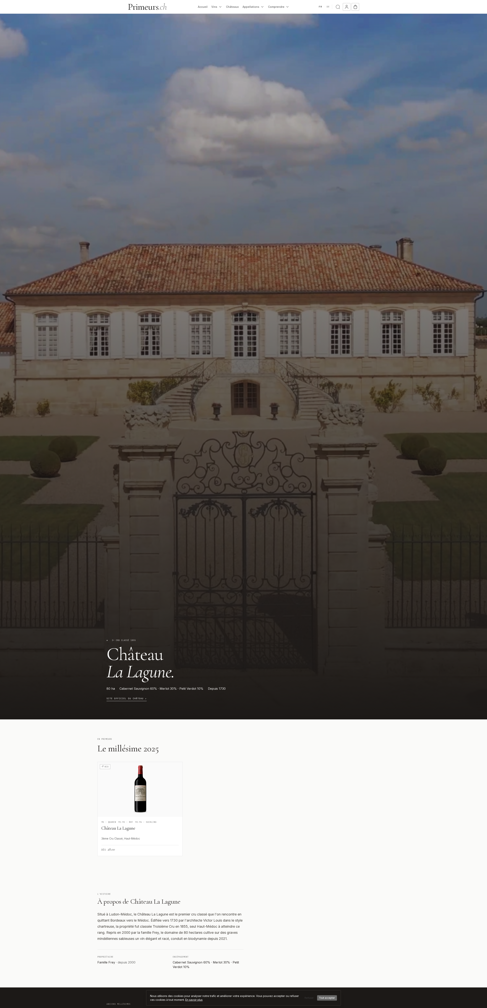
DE (328, 6)
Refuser (309, 997)
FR (320, 6)
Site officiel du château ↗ (127, 698)
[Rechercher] (338, 7)
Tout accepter (327, 997)
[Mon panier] (355, 7)
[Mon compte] (346, 7)
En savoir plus (194, 999)
